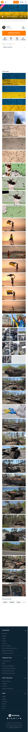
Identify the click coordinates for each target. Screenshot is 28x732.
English (4, 709)
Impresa (4, 654)
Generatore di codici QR (7, 666)
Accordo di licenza (6, 674)
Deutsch (4, 717)
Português (4, 714)
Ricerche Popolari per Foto (8, 684)
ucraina (5, 615)
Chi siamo (4, 699)
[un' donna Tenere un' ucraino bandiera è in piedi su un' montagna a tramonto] (13, 224)
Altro (3, 721)
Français (4, 719)
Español (4, 712)
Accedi (21, 2)
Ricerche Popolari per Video (8, 686)
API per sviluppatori (6, 659)
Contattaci (4, 697)
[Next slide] (22, 615)
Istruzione (4, 656)
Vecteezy (4, 649)
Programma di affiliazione (8, 679)
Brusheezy (4, 646)
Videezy (4, 651)
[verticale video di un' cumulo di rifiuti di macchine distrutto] (6, 334)
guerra (18, 615)
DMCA (3, 676)
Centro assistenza (6, 694)
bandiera (12, 615)
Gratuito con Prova (14, 33)
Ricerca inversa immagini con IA (9, 661)
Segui (23, 28)
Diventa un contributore (7, 701)
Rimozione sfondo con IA (7, 663)
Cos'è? (14, 43)
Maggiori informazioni (7, 46)
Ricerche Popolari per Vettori (8, 681)
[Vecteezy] (2, 2)
